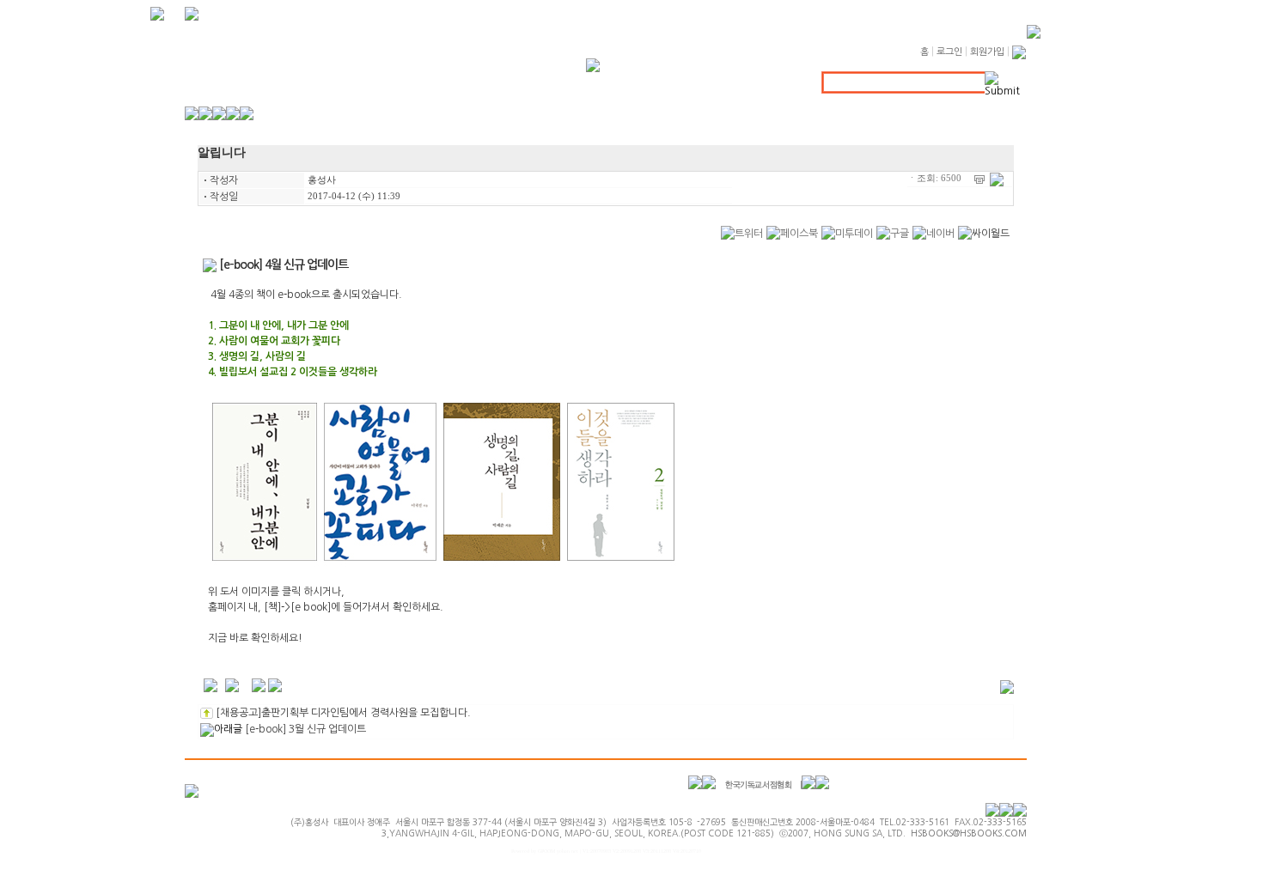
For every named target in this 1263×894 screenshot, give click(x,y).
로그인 (949, 52)
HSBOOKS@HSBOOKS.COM (969, 833)
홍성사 (322, 180)
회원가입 (987, 52)
